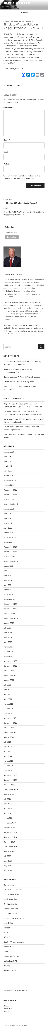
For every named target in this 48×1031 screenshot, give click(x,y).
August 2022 (8, 680)
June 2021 (7, 747)
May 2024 (7, 580)
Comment (8, 108)
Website (7, 164)
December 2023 (10, 604)
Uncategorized (9, 971)
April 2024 (7, 585)
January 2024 (9, 599)
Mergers (7, 928)
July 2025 (7, 514)
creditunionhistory (11, 909)
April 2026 (7, 471)
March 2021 (8, 761)
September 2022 (10, 675)
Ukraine (6, 966)
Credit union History (11, 904)
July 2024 (7, 571)
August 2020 (8, 794)
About (6, 1005)
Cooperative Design (11, 894)
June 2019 (7, 861)
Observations (13, 85)
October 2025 (9, 499)
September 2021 (10, 732)
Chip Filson (27, 21)
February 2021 (9, 766)
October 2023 (9, 614)
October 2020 (9, 785)
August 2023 (8, 623)
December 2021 (10, 718)
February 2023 (9, 652)
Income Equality (10, 913)
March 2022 (8, 704)
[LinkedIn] (28, 75)
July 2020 (7, 799)
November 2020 (10, 780)
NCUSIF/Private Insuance (13, 942)
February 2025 (9, 537)
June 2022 (7, 690)
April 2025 (7, 528)
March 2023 (8, 647)
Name (6, 140)
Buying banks (8, 885)
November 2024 (10, 552)
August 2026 (8, 452)
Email (6, 152)
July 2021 (7, 742)
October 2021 (9, 728)
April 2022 (7, 699)
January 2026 (9, 485)
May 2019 (7, 866)
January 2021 (8, 770)
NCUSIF (6, 937)
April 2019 (7, 870)
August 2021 (8, 737)
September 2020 (10, 790)
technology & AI (10, 961)
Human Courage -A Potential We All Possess (21, 377)
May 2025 (7, 523)
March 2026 (8, 476)
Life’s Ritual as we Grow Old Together (18, 382)
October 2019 (9, 842)
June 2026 (7, 461)
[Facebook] (23, 75)
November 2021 (10, 723)
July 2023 (7, 628)
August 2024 (8, 566)
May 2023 (7, 637)
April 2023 (7, 642)
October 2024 (9, 556)
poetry (6, 952)
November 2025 (10, 495)
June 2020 (7, 804)
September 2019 (10, 847)
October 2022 (9, 671)
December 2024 (10, 547)
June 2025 (7, 518)
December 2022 (10, 661)
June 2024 (7, 576)
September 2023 (10, 618)
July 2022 (7, 685)
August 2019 (8, 851)
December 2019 (10, 832)
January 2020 (9, 828)
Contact (6, 1011)
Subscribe (9, 227)
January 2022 (8, 713)
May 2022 (7, 694)
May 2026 (7, 466)
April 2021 (7, 756)
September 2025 (10, 504)
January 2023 (9, 656)
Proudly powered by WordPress (15, 1025)
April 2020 (7, 813)
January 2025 (9, 542)
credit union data (10, 899)
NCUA (6, 932)
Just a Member (16, 3)
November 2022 (10, 666)
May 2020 (7, 809)
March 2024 (8, 590)
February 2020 (9, 823)
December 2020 (10, 775)
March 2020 (8, 818)
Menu (25, 13)
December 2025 (10, 490)
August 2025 (8, 509)
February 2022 (9, 709)
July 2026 (7, 457)
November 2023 (10, 609)
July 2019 (7, 856)
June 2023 (7, 633)
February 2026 (9, 480)
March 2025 (8, 533)
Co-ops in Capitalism (12, 890)
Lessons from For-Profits (13, 918)
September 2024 (10, 561)
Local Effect (8, 923)
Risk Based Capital (11, 956)
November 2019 (10, 837)
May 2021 (7, 752)
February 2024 (9, 594)
